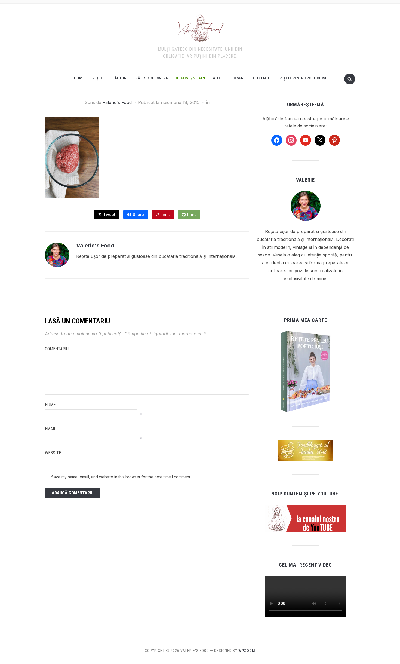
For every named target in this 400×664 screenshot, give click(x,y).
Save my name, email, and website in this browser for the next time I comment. (121, 477)
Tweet (109, 214)
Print (191, 214)
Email (50, 428)
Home (79, 78)
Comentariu (57, 348)
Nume (50, 404)
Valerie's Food (117, 102)
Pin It (165, 214)
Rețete (98, 78)
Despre (238, 78)
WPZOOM (246, 650)
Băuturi (119, 78)
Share (138, 214)
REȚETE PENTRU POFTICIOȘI (302, 78)
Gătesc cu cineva (151, 78)
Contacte (262, 78)
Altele (218, 78)
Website (53, 452)
